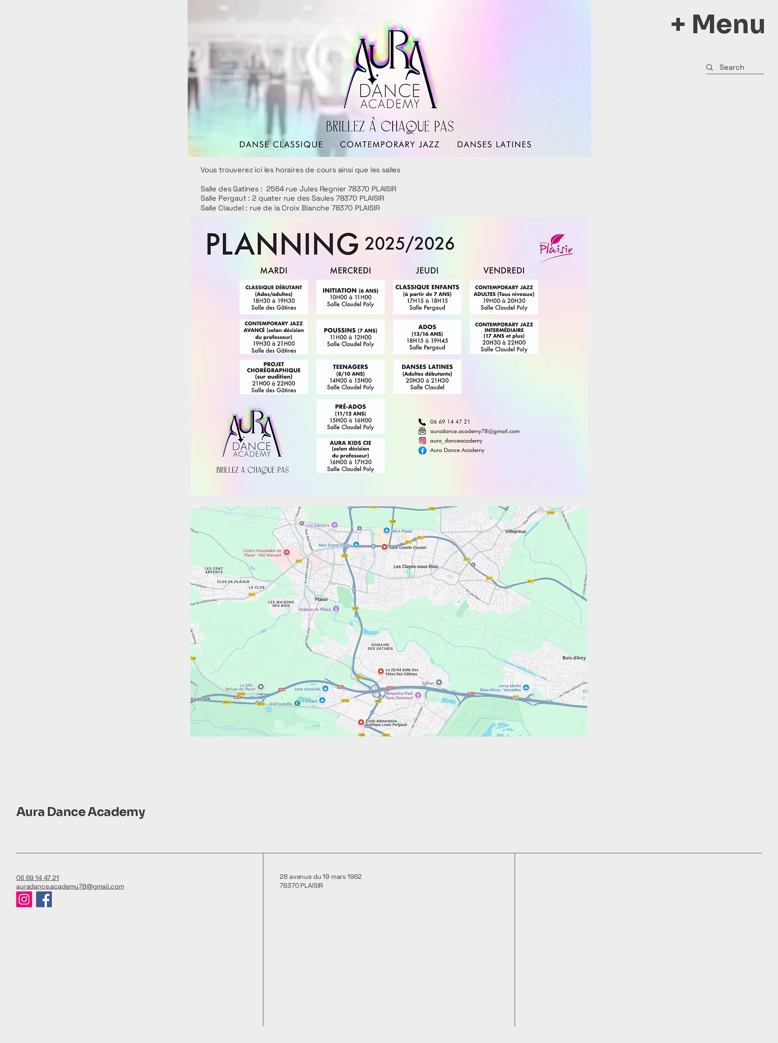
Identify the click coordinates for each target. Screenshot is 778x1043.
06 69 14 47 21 (37, 878)
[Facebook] (44, 899)
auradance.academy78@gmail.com (70, 886)
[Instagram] (24, 899)
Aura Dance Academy (80, 812)
